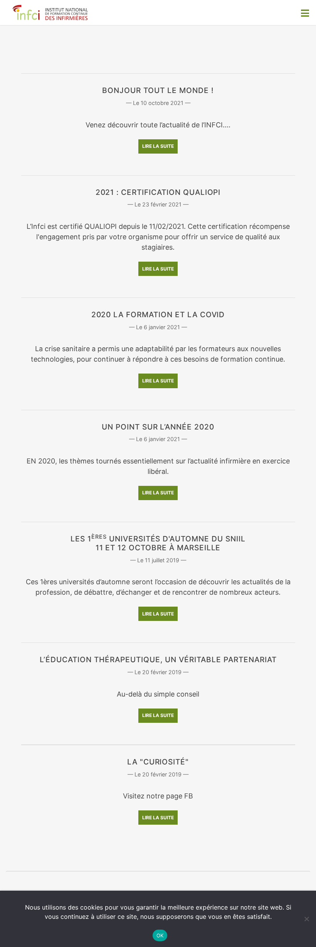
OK (160, 935)
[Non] (306, 919)
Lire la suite (158, 146)
